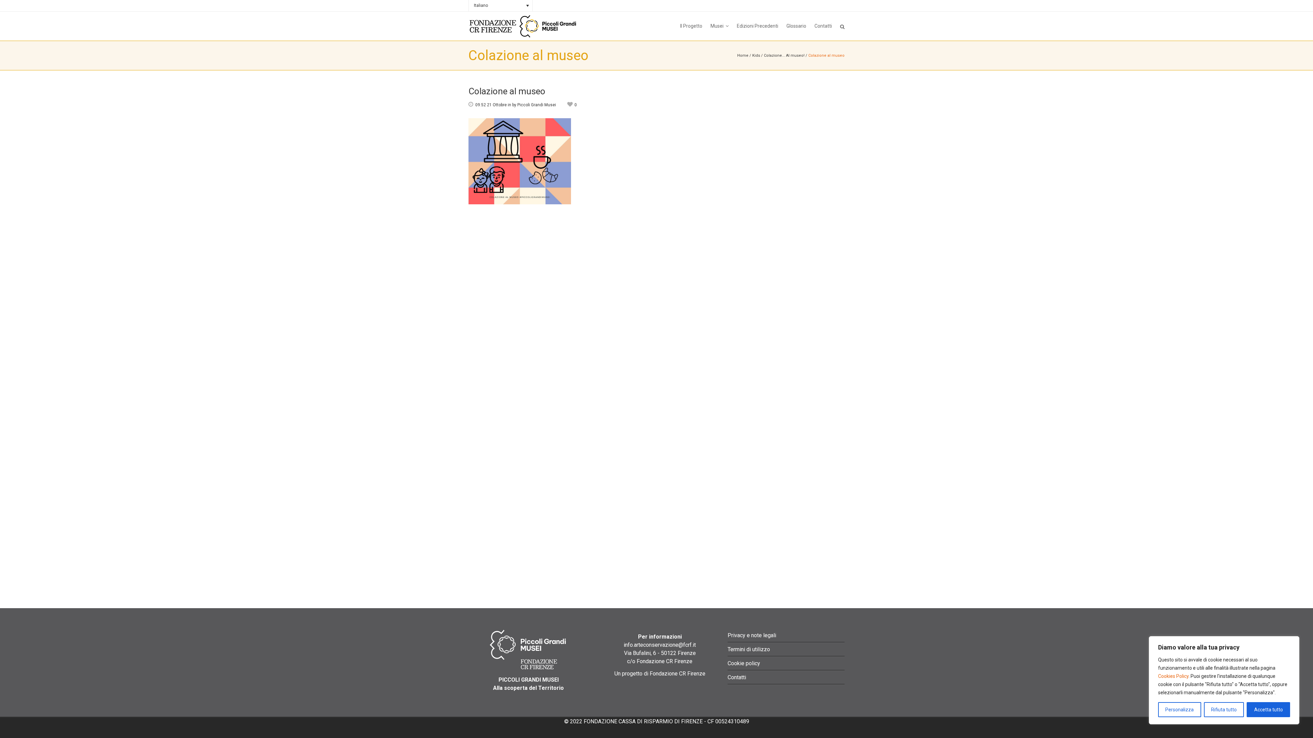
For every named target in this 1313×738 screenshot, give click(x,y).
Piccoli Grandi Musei (536, 104)
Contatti (737, 677)
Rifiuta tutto (1224, 709)
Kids (756, 55)
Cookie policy (744, 663)
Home (742, 55)
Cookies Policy (1173, 676)
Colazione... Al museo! (784, 55)
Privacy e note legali (752, 635)
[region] (1224, 680)
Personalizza (1179, 709)
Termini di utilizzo (749, 649)
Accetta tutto (1268, 709)
